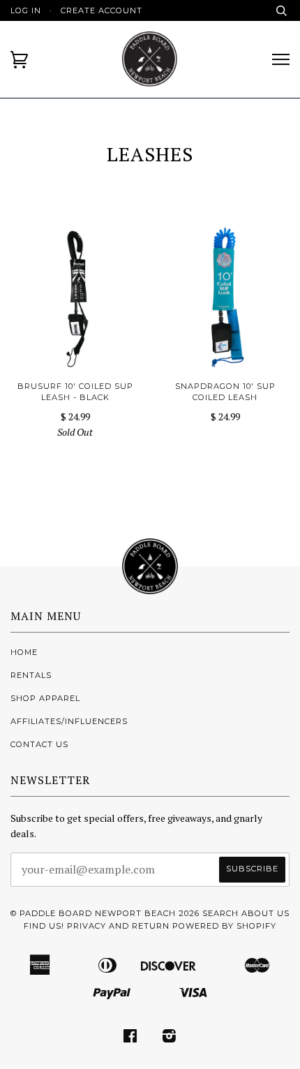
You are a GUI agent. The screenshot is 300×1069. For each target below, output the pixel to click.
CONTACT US (39, 744)
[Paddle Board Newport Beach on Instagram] (169, 1038)
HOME (24, 652)
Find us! (44, 926)
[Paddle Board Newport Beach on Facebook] (130, 1038)
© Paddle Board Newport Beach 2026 (105, 913)
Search (220, 913)
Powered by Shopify (224, 926)
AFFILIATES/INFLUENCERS (69, 721)
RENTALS (31, 675)
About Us (265, 913)
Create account (101, 10)
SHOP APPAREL (45, 698)
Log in (25, 10)
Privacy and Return (118, 926)
